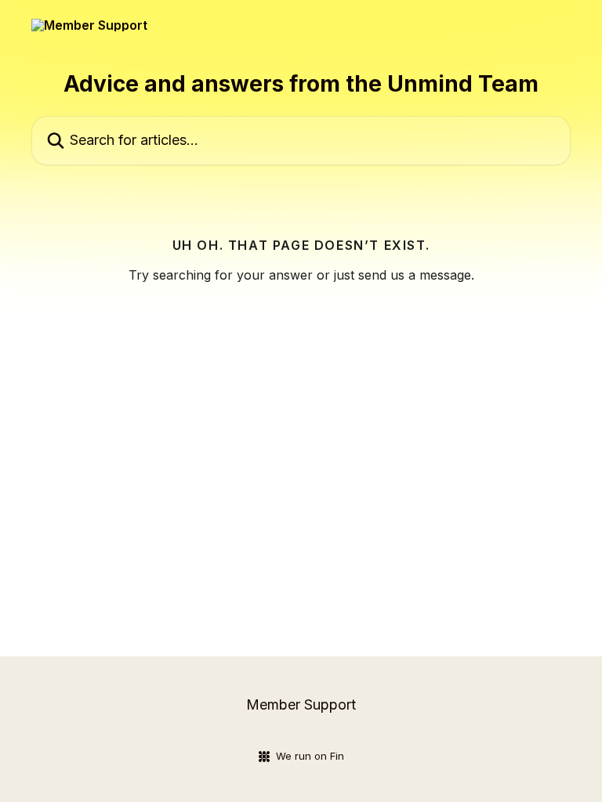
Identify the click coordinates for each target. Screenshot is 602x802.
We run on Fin (310, 756)
